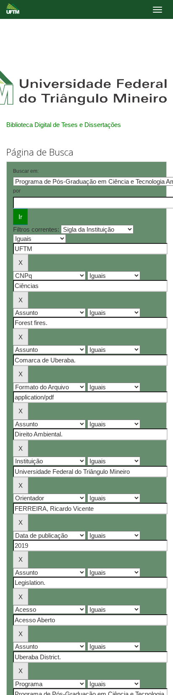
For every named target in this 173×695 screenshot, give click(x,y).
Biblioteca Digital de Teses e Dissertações (63, 124)
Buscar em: (26, 171)
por (17, 191)
